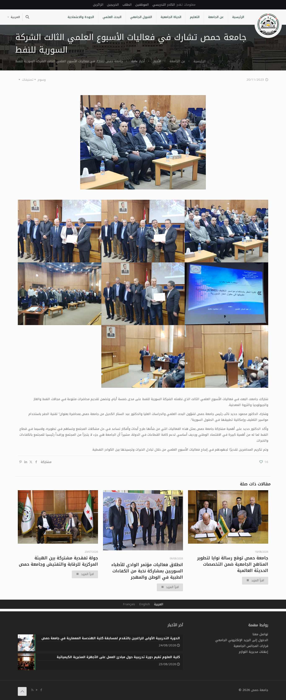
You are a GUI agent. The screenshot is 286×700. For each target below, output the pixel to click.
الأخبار (157, 61)
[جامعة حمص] (268, 24)
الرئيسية (200, 61)
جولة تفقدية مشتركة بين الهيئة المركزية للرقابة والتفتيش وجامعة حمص (58, 561)
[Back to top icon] (22, 691)
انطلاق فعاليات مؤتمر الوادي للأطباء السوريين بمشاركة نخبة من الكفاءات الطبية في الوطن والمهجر (147, 571)
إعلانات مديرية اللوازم (253, 652)
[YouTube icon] (36, 690)
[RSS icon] (32, 690)
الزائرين (98, 5)
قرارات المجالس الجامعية (251, 646)
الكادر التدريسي (163, 5)
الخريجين (113, 5)
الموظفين (142, 5)
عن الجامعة (177, 61)
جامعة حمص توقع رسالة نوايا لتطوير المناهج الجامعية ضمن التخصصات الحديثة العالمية (232, 564)
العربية (15, 17)
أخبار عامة (138, 61)
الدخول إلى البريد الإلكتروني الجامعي (241, 640)
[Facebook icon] (41, 690)
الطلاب (127, 5)
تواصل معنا (260, 634)
